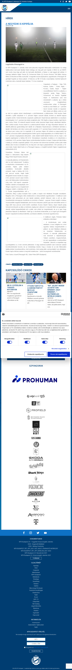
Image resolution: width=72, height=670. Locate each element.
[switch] (27, 342)
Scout (36, 597)
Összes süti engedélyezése (58, 354)
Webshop (36, 608)
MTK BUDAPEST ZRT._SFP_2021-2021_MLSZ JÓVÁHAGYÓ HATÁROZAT (36, 548)
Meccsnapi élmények (36, 588)
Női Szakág (36, 604)
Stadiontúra (36, 592)
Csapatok (36, 570)
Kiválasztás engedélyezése (35, 354)
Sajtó (36, 595)
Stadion (36, 610)
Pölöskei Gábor (17, 264)
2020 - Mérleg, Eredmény (36, 546)
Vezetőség (36, 581)
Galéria (36, 586)
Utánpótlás (36, 601)
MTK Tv (36, 599)
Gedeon (36, 583)
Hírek (36, 568)
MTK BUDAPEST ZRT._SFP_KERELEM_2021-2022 (36, 551)
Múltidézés (36, 577)
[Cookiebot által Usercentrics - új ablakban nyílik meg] (62, 314)
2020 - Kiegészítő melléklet (36, 544)
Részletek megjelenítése (59, 348)
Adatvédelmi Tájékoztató (36, 625)
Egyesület (36, 613)
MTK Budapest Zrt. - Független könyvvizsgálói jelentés (36, 542)
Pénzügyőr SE (38, 264)
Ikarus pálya (28, 264)
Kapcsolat (36, 615)
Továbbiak (36, 558)
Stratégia (36, 579)
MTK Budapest (36, 574)
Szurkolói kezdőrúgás (36, 590)
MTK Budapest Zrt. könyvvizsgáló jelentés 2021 (36, 555)
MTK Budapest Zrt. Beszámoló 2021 (36, 553)
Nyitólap (36, 566)
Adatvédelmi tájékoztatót (40, 647)
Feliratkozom (36, 358)
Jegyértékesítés (36, 606)
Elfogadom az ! (37, 647)
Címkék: (8, 264)
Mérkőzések (36, 572)
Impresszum (36, 622)
